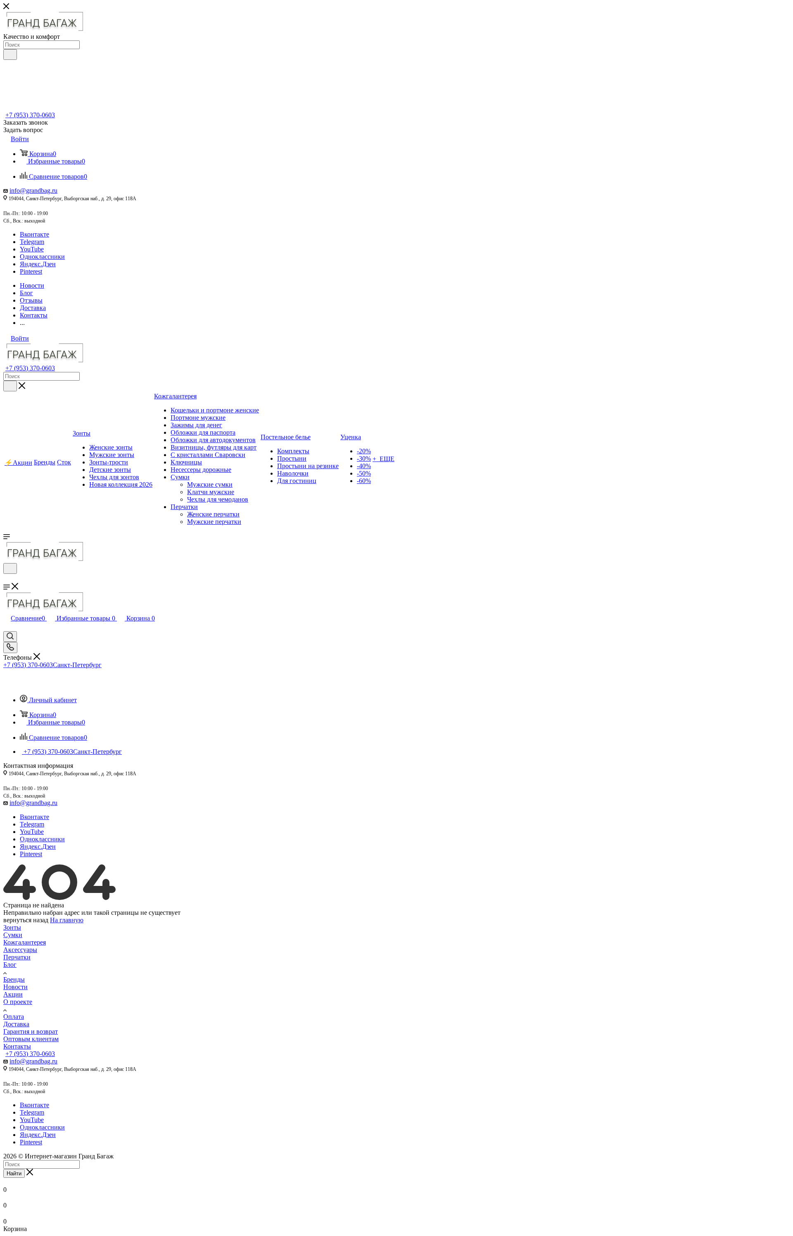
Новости (15, 986)
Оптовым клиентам (31, 1038)
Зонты (12, 927)
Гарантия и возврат (30, 1031)
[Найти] (10, 54)
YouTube (32, 249)
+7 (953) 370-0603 (30, 114)
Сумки (12, 934)
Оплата (13, 1016)
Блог (10, 964)
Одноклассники (42, 256)
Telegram (32, 241)
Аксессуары (20, 949)
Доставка (16, 1024)
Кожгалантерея (24, 942)
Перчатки (17, 957)
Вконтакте (34, 234)
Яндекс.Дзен (38, 264)
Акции (13, 994)
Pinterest (31, 271)
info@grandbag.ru (33, 190)
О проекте (17, 1001)
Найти (14, 1173)
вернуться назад (25, 919)
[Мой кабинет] (7, 578)
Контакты (17, 1046)
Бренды (14, 979)
